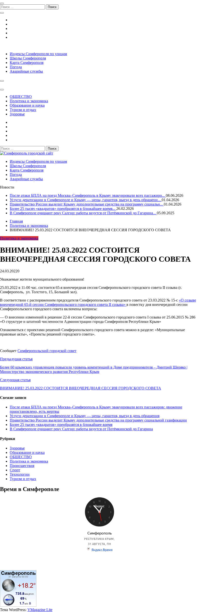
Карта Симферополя (26, 62)
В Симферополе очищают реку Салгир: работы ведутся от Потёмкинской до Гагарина (81, 429)
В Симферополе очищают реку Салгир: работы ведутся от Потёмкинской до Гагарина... (83, 213)
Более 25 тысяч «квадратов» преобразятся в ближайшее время (61, 424)
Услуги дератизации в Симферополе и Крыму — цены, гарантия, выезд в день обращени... (86, 200)
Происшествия (22, 466)
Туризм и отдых (23, 110)
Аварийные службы (26, 71)
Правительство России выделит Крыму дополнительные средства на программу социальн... (87, 204)
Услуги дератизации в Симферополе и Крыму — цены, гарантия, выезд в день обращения (84, 416)
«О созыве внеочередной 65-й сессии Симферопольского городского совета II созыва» (98, 302)
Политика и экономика (29, 101)
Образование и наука (27, 105)
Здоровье (17, 114)
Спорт (15, 470)
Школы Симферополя (28, 58)
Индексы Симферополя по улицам (38, 54)
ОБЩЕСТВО (21, 97)
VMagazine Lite (39, 610)
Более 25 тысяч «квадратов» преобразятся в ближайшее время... (63, 209)
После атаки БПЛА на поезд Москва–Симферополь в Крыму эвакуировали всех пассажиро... (88, 195)
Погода (16, 67)
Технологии (20, 474)
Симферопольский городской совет (46, 351)
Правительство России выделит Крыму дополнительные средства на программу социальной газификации (98, 420)
